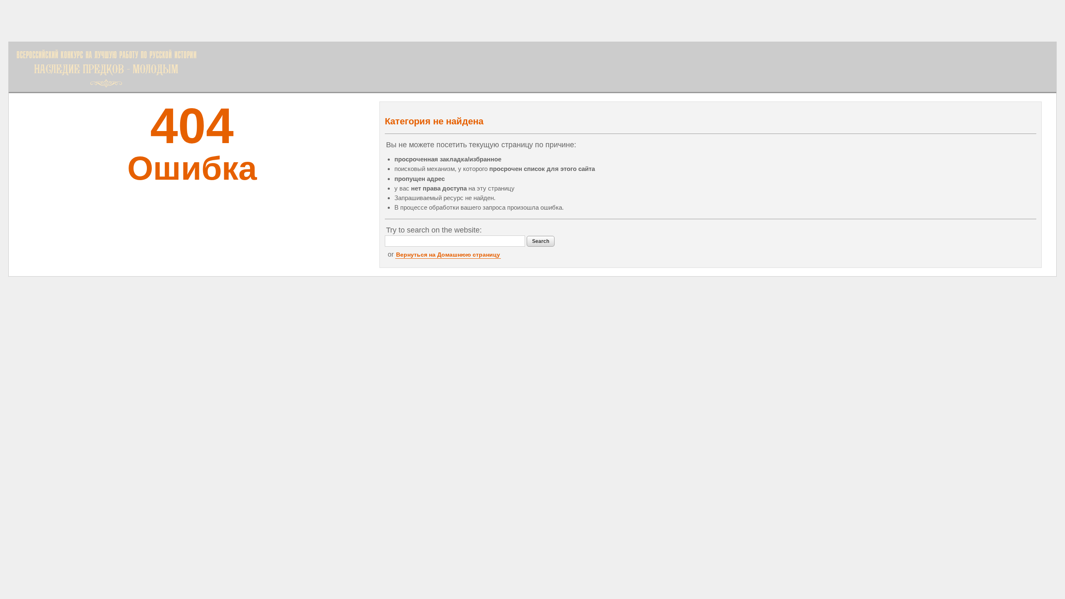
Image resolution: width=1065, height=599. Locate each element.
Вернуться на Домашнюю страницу (448, 254)
